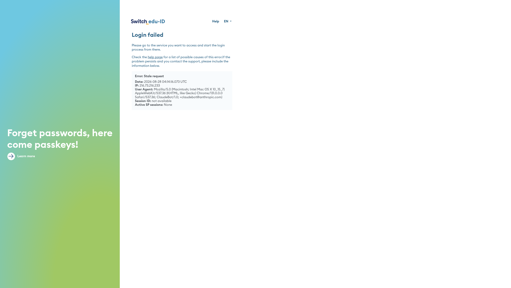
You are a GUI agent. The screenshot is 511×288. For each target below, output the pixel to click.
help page (155, 57)
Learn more (26, 156)
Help (215, 21)
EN (226, 21)
